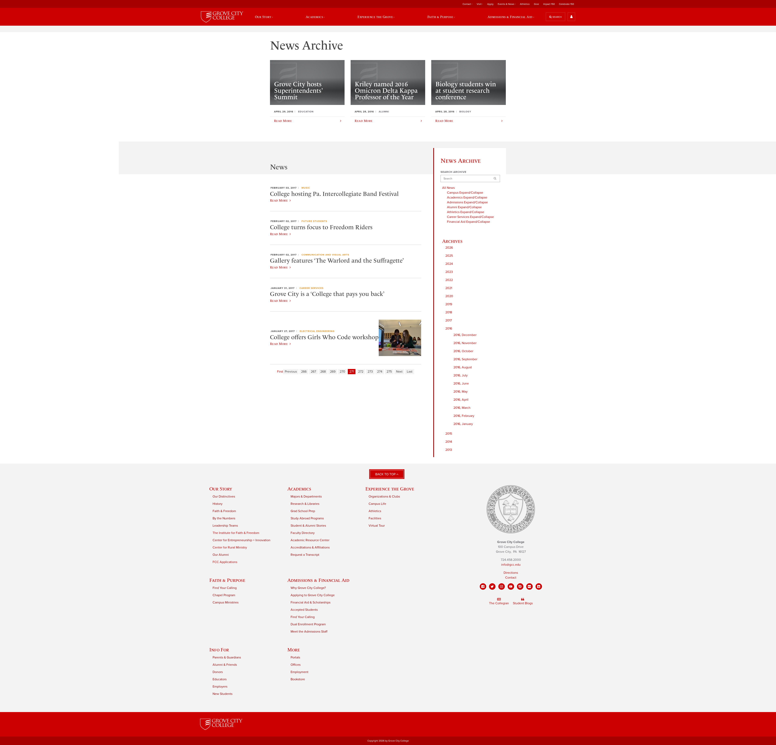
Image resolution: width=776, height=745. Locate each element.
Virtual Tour (377, 526)
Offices (295, 665)
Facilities (375, 518)
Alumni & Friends (225, 665)
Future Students (314, 221)
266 (304, 372)
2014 (448, 442)
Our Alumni (221, 555)
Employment (299, 672)
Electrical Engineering (317, 331)
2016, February (463, 416)
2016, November (465, 343)
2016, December (465, 335)
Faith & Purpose (227, 580)
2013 (448, 450)
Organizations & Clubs (384, 497)
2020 (449, 296)
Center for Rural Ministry (230, 547)
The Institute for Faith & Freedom (236, 533)
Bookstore (298, 679)
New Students (222, 694)
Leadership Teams (225, 526)
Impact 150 (549, 4)
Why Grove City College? (308, 588)
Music (306, 187)
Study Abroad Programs (307, 518)
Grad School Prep (303, 511)
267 (313, 372)
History (217, 504)
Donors (218, 672)
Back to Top (385, 474)
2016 (448, 329)
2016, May (460, 392)
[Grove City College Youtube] (511, 586)
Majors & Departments (306, 497)
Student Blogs (523, 603)
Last (409, 372)
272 (360, 372)
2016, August (462, 367)
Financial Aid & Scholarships (310, 602)
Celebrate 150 (566, 4)
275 (389, 372)
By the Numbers (224, 518)
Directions (511, 573)
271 (351, 372)
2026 (449, 248)
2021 (448, 288)
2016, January (463, 424)
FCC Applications (225, 562)
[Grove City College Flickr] (529, 586)
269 (332, 372)
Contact (510, 578)
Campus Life (377, 504)
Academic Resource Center (310, 540)
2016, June (461, 383)
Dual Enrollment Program (308, 624)
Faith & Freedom (224, 511)
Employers (220, 687)
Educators (220, 679)
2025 (449, 256)
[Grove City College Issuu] (520, 586)
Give (536, 4)
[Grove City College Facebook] (483, 586)
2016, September (465, 359)
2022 (449, 280)
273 (370, 372)
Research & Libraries (305, 504)
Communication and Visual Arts (325, 254)
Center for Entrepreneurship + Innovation (241, 540)
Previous (291, 372)
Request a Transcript (305, 555)
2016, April (460, 400)
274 (379, 372)
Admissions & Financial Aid (318, 580)
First (280, 372)
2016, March (461, 408)
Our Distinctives (224, 497)
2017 (448, 320)
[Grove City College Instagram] (501, 586)
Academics (299, 488)
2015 (448, 434)
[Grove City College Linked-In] (539, 586)
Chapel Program (224, 595)
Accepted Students (304, 610)
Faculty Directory (303, 533)
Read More (279, 200)
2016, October (463, 351)
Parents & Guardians (227, 657)
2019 (448, 304)
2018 (448, 312)
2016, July (460, 375)
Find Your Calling (225, 588)
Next (399, 372)
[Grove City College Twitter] (492, 586)
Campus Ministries (225, 602)
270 (342, 372)
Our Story (220, 488)
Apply (490, 4)
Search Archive (453, 172)
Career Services (311, 288)
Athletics (525, 4)
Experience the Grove (389, 488)
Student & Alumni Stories (308, 526)
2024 (449, 264)
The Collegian (499, 603)
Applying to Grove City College (313, 595)
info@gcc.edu (511, 565)
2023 (449, 272)
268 (323, 372)
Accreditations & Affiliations (310, 547)
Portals (295, 657)
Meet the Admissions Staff (309, 632)
